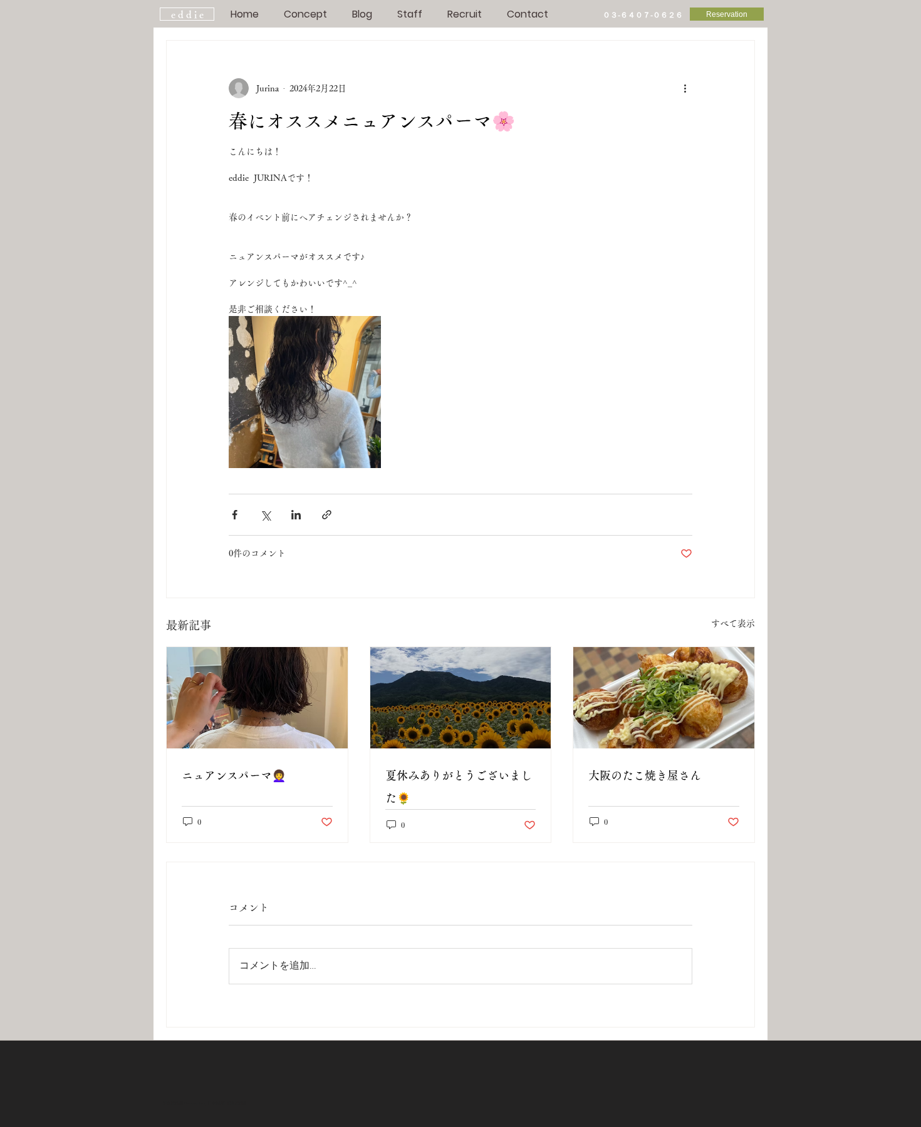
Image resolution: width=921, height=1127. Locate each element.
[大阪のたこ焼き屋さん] (663, 697)
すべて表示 (733, 623)
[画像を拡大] (305, 392)
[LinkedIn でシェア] (296, 515)
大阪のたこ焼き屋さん (644, 775)
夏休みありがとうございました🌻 (458, 786)
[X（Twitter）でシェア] (265, 515)
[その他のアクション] (684, 88)
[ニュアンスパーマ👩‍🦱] (257, 697)
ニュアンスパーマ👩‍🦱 (234, 775)
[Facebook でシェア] (235, 515)
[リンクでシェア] (327, 515)
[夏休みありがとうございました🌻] (460, 697)
